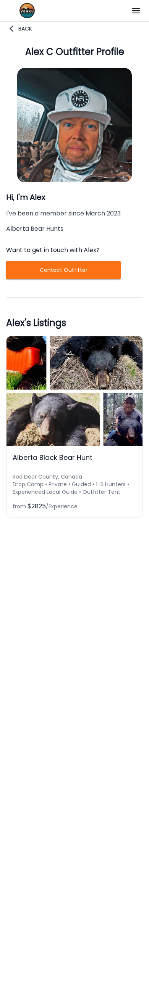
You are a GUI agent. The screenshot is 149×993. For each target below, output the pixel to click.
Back (25, 28)
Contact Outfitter (63, 270)
